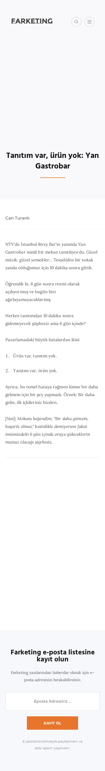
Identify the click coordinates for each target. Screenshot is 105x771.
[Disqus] (52, 544)
